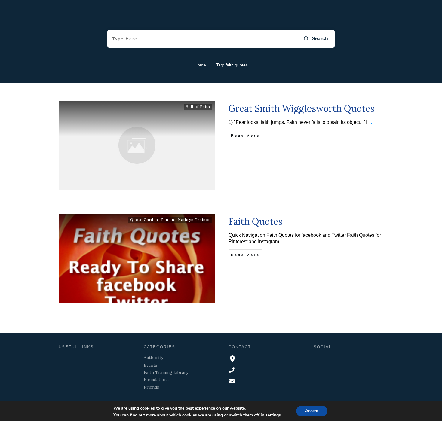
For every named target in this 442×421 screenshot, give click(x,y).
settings (273, 415)
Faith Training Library (166, 372)
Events (150, 365)
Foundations (156, 379)
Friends (151, 387)
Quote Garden (144, 219)
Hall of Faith (198, 106)
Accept (311, 411)
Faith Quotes (255, 221)
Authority (153, 357)
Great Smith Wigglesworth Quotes (301, 108)
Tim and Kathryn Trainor (185, 219)
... (370, 122)
